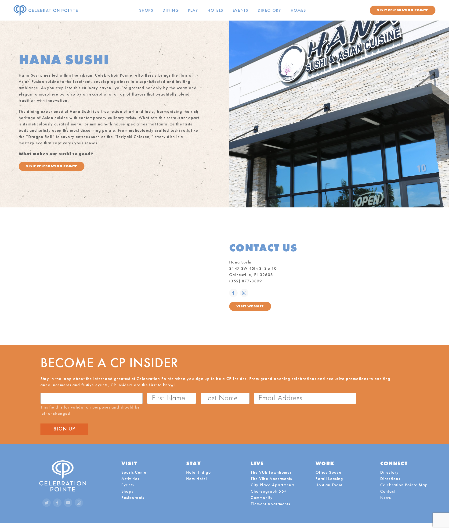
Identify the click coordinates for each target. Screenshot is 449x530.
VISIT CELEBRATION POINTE (51, 166)
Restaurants (132, 497)
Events (240, 10)
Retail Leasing (329, 478)
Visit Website (250, 306)
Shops (146, 10)
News (385, 497)
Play (193, 10)
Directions (390, 478)
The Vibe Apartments (271, 478)
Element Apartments (270, 503)
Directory (269, 10)
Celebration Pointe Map (404, 484)
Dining (171, 10)
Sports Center (134, 472)
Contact (387, 491)
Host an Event (328, 484)
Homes (298, 10)
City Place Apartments (272, 484)
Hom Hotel (196, 478)
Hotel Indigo (198, 472)
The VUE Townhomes (271, 472)
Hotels (215, 10)
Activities (130, 478)
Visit (402, 10)
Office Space (328, 472)
